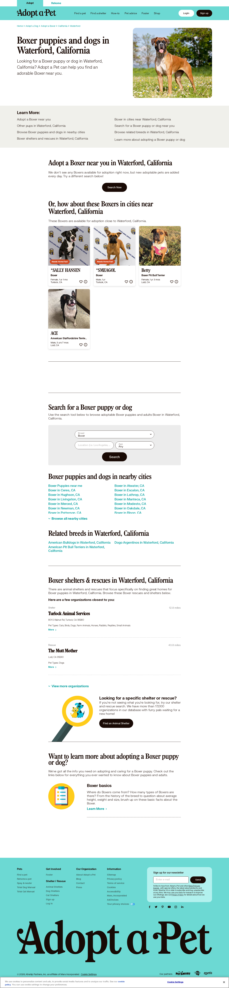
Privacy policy (114, 879)
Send (198, 879)
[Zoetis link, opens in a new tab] (208, 973)
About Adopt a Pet (85, 874)
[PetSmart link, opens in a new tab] (183, 973)
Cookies (111, 887)
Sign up (204, 13)
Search (114, 457)
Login (186, 13)
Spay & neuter (24, 883)
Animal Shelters (54, 886)
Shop (157, 13)
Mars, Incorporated (117, 895)
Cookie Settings (89, 974)
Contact (80, 883)
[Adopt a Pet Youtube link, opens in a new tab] (170, 906)
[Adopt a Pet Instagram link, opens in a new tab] (176, 906)
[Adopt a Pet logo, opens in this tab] (114, 944)
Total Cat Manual (26, 891)
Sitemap (111, 874)
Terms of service (115, 883)
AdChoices (113, 899)
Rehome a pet (24, 879)
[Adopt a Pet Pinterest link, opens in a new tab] (163, 906)
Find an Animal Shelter (116, 723)
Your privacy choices (118, 904)
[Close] (224, 982)
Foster (145, 13)
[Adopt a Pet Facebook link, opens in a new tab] (150, 906)
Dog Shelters (53, 891)
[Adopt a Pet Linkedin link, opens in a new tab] (182, 906)
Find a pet (22, 874)
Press (79, 887)
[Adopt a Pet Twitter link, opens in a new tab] (157, 906)
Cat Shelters (52, 895)
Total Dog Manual (26, 887)
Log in (49, 903)
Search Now (114, 187)
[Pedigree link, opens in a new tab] (197, 973)
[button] (81, 282)
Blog (78, 879)
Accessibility (113, 891)
